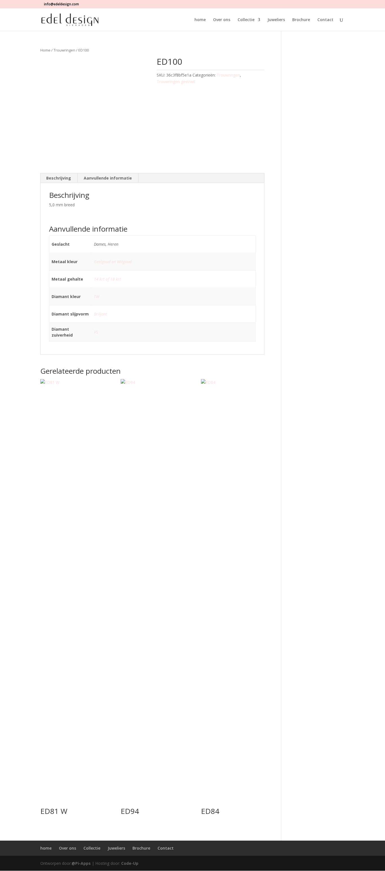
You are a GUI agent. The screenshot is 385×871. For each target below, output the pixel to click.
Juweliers (276, 20)
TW (96, 296)
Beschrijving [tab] (58, 178)
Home (45, 50)
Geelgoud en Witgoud (113, 261)
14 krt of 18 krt (107, 279)
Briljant (100, 314)
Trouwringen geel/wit (176, 81)
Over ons (221, 20)
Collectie (246, 20)
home (200, 20)
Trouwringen (64, 50)
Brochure (301, 20)
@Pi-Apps (81, 863)
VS (96, 332)
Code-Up (129, 863)
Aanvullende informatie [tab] (108, 178)
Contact (325, 20)
